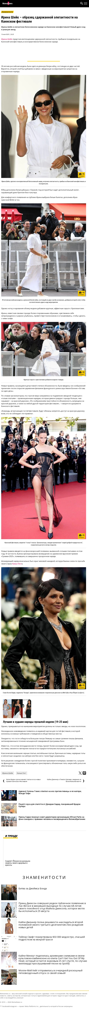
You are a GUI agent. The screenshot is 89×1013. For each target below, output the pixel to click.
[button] (81, 3)
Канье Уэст (17, 564)
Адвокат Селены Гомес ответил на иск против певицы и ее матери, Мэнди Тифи (50, 792)
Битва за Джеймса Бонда (33, 888)
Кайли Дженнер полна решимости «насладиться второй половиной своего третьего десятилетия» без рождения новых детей (51, 925)
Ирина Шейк (6, 39)
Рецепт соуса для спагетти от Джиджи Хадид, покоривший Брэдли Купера (49, 805)
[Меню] (85, 3)
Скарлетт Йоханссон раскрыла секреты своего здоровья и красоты (17, 863)
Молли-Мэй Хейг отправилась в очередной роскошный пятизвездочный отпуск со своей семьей (50, 972)
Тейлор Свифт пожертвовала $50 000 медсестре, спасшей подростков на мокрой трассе (52, 938)
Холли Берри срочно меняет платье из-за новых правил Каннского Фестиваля (21, 780)
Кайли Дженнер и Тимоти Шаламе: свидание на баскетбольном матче (66, 780)
